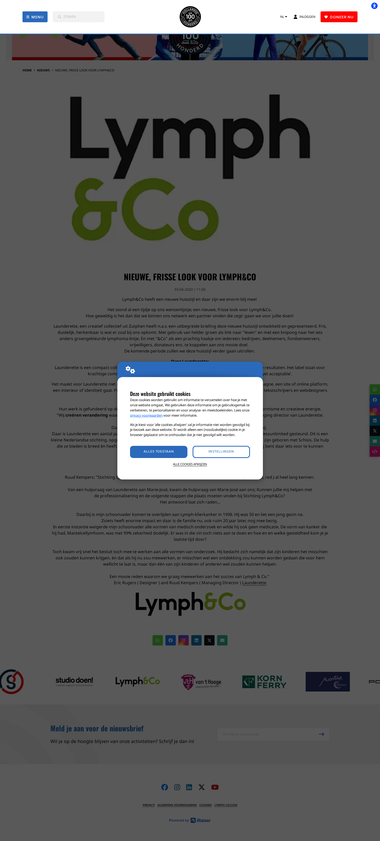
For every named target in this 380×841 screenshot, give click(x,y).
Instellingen (221, 451)
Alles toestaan (158, 451)
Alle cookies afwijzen (190, 464)
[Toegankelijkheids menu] (374, 6)
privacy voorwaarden (146, 415)
